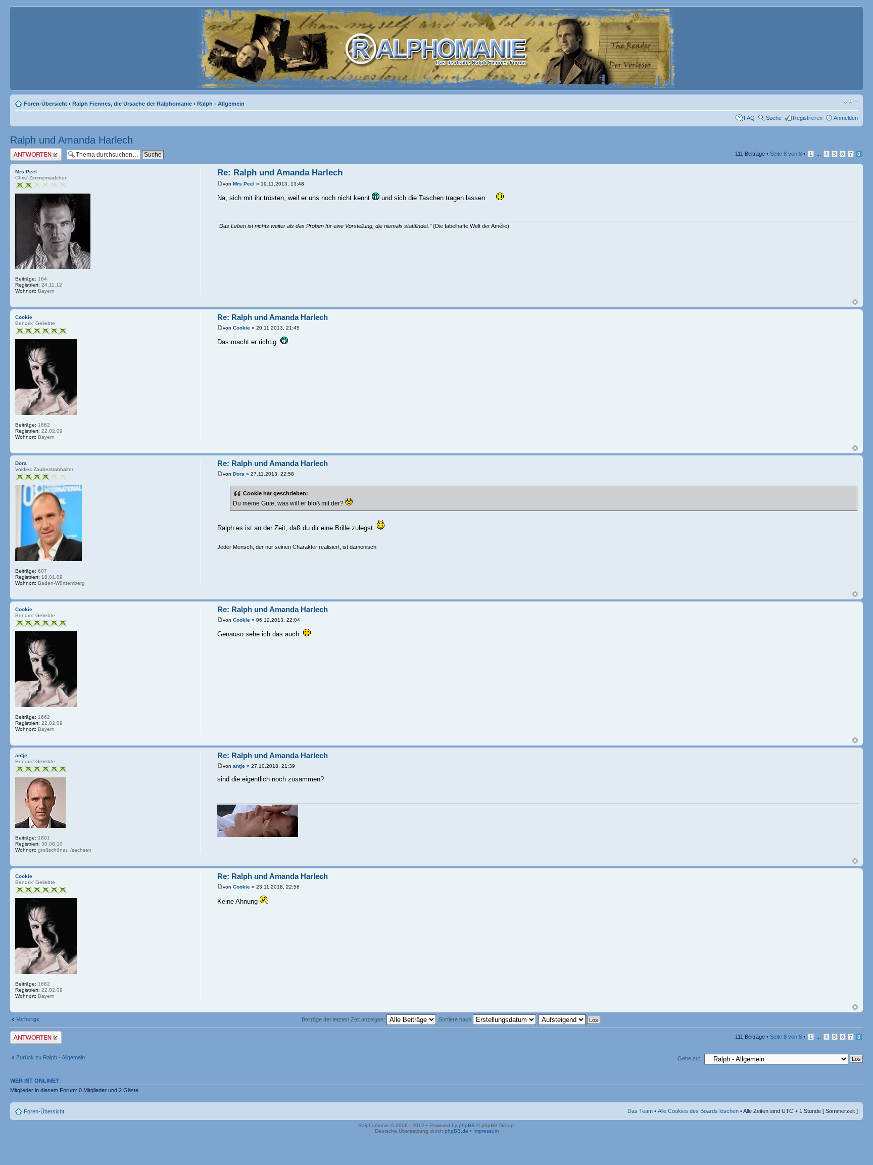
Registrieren (807, 118)
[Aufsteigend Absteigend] (570, 1019)
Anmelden (846, 118)
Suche (774, 118)
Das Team (640, 1111)
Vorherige (27, 1019)
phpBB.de (456, 1131)
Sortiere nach (456, 1019)
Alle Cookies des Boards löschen (698, 1111)
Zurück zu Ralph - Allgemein (50, 1057)
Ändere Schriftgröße (850, 101)
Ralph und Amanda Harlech (71, 140)
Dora (239, 474)
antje (239, 766)
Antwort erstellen (30, 151)
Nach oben (855, 302)
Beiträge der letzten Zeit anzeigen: (344, 1019)
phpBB (467, 1125)
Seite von (786, 154)
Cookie (241, 328)
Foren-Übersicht (45, 104)
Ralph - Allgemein (221, 104)
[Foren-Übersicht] (437, 83)
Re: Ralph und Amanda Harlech (280, 172)
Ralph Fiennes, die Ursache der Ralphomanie (132, 104)
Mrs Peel (244, 184)
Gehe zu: (688, 1058)
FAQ (749, 118)
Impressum (486, 1131)
